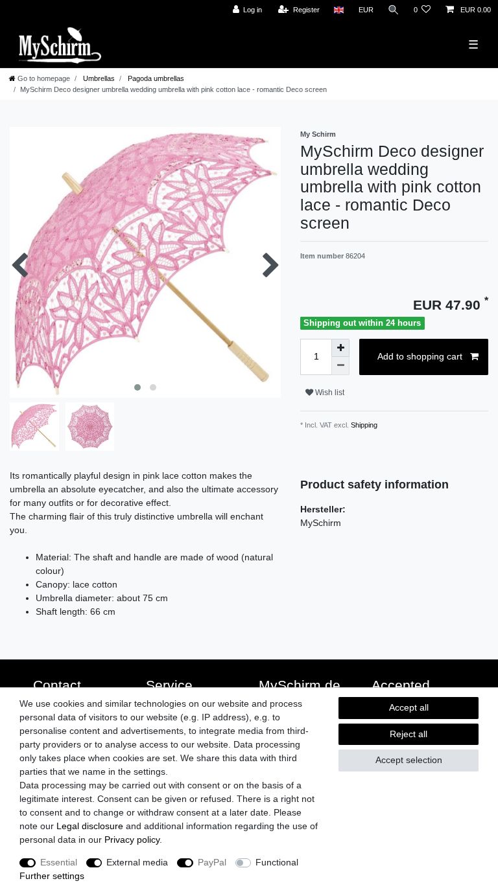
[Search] (394, 10)
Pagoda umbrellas (155, 78)
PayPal (212, 862)
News (9, 7)
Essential (58, 862)
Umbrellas (98, 78)
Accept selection (408, 760)
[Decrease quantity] (340, 366)
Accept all (409, 707)
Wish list (328, 392)
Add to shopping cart (419, 356)
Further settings (51, 876)
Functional (276, 862)
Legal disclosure (89, 826)
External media (137, 862)
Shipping (363, 425)
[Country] (339, 10)
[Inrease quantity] (340, 348)
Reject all (408, 734)
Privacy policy (132, 839)
